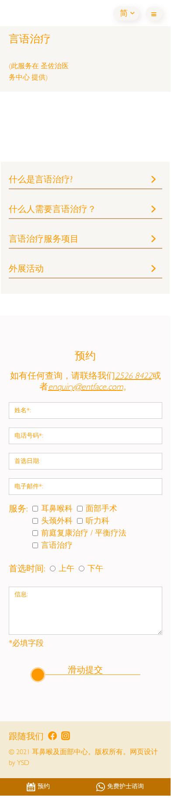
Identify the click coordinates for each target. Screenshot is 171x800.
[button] (126, 13)
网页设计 (144, 752)
